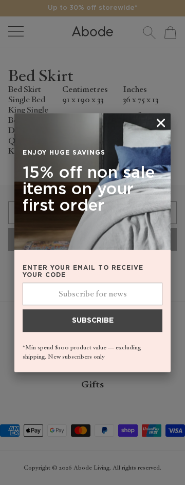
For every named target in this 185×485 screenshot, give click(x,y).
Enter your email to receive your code (83, 271)
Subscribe (93, 321)
